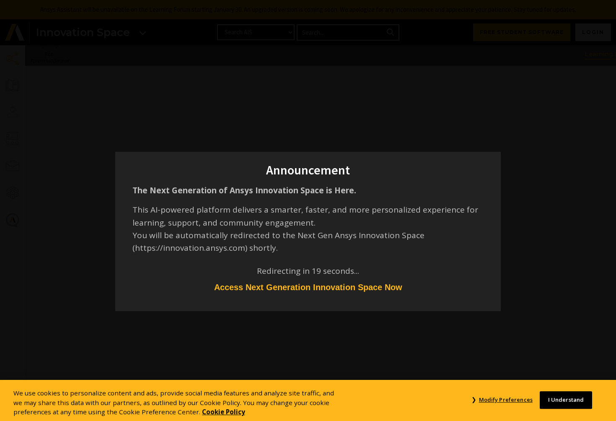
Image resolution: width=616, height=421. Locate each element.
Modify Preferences (505, 399)
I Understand (566, 399)
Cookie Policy (223, 412)
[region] (308, 400)
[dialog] (308, 210)
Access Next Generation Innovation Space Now (308, 287)
